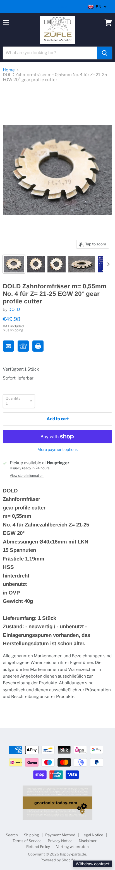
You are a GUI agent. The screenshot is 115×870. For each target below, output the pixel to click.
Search (12, 835)
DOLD (14, 309)
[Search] (104, 53)
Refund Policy (38, 846)
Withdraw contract (92, 863)
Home (9, 70)
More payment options (57, 449)
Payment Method (60, 835)
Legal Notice (92, 835)
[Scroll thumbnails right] (107, 264)
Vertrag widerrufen (72, 846)
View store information (27, 476)
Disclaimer (88, 840)
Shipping (31, 835)
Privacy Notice (60, 840)
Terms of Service (27, 840)
